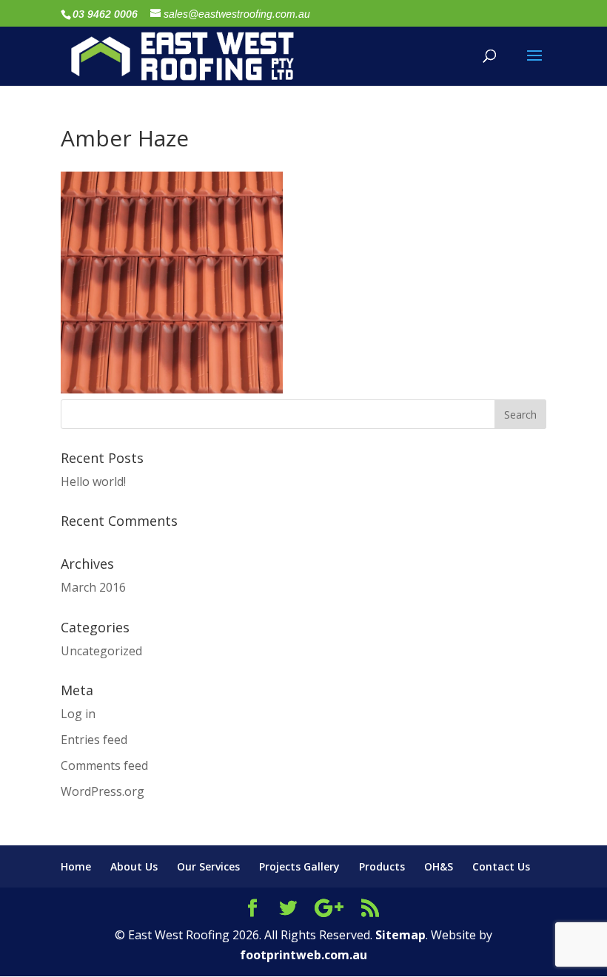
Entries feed (94, 739)
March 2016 (93, 587)
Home (76, 866)
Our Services (208, 866)
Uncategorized (101, 651)
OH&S (438, 866)
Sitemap (400, 935)
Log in (78, 714)
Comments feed (104, 765)
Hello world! (93, 481)
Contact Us (501, 866)
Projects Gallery (299, 866)
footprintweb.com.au (303, 955)
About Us (134, 866)
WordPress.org (102, 791)
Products (382, 866)
